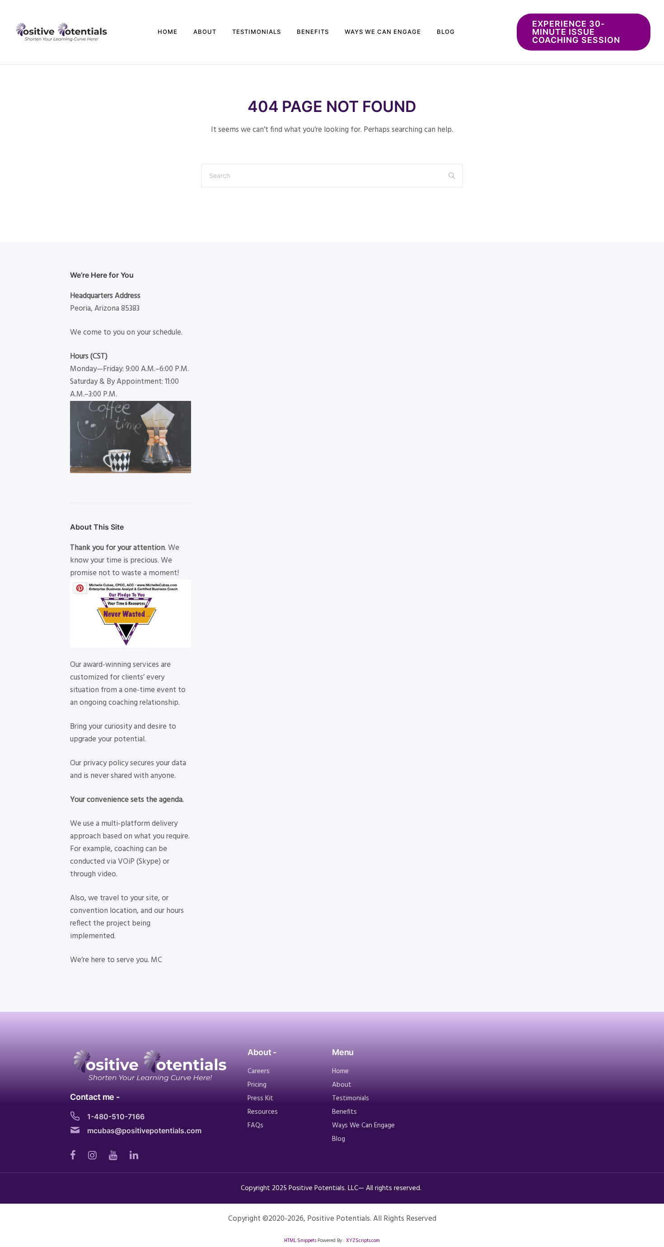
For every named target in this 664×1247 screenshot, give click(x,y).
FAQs (255, 1125)
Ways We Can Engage (383, 31)
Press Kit (260, 1098)
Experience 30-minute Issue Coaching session (576, 32)
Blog (446, 31)
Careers (259, 1071)
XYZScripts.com (363, 1241)
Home (168, 31)
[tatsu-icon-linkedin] (134, 1155)
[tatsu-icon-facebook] (75, 1155)
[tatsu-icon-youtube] (116, 1155)
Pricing (257, 1084)
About (204, 31)
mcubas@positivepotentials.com (144, 1130)
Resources (263, 1112)
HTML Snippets (300, 1241)
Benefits (313, 31)
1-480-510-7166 (116, 1116)
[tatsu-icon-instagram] (95, 1155)
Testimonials (256, 31)
